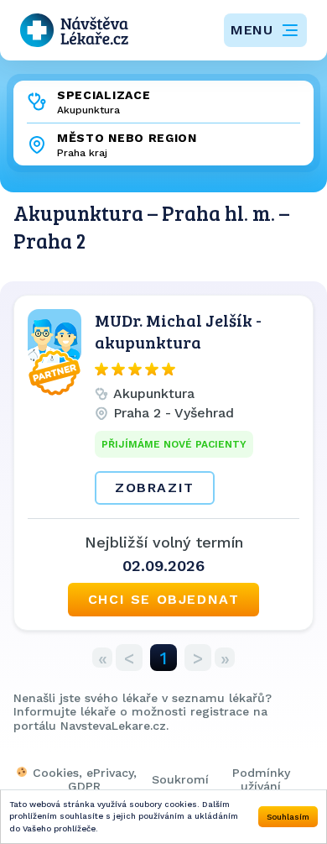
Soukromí (180, 779)
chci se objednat (164, 599)
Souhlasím (288, 816)
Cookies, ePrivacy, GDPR (85, 779)
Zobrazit (155, 487)
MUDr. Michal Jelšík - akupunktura (178, 331)
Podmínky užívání (261, 779)
